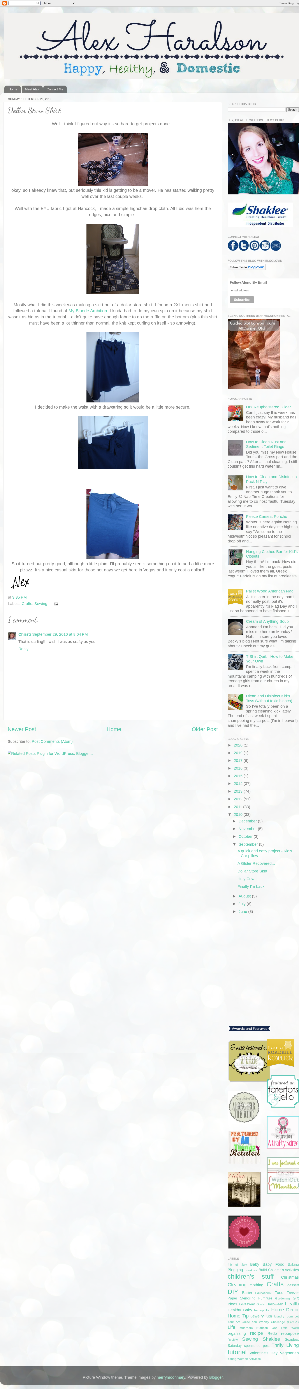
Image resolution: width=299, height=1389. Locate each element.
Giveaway (247, 1304)
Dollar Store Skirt (252, 871)
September (249, 844)
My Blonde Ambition (88, 310)
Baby (254, 1264)
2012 (239, 799)
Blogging (235, 1270)
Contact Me (55, 89)
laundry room (283, 1316)
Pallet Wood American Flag (270, 591)
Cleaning (237, 1284)
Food (278, 1292)
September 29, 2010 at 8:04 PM (60, 634)
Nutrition (262, 1328)
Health (292, 1303)
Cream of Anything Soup (267, 621)
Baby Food (273, 1264)
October (246, 836)
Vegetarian (289, 1353)
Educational (263, 1293)
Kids (269, 1316)
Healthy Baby (240, 1310)
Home (13, 89)
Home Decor (285, 1309)
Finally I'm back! (251, 886)
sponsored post (256, 1346)
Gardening (282, 1298)
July (243, 904)
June (243, 911)
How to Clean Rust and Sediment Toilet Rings (266, 444)
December (248, 821)
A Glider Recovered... (256, 863)
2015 (239, 776)
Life (231, 1327)
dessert (293, 1285)
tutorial (237, 1352)
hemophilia (261, 1310)
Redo (272, 1333)
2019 (239, 753)
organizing (237, 1333)
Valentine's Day (264, 1353)
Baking (293, 1264)
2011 (238, 807)
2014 (239, 783)
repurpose (290, 1333)
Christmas (290, 1277)
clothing (256, 1285)
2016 (239, 768)
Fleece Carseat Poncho (266, 516)
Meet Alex (32, 89)
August (245, 896)
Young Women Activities (244, 1358)
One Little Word (285, 1328)
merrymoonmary (171, 1377)
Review (233, 1339)
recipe (256, 1333)
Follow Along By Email (248, 282)
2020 (239, 745)
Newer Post (22, 729)
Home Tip (238, 1316)
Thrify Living (285, 1345)
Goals (261, 1304)
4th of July (237, 1264)
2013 (239, 791)
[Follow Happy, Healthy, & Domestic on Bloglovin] (247, 269)
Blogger (216, 1377)
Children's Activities (283, 1270)
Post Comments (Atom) (52, 741)
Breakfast (251, 1270)
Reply (23, 649)
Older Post (205, 729)
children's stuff (251, 1276)
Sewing (40, 603)
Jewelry (257, 1316)
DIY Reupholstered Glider (268, 407)
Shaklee (271, 1339)
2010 (239, 814)
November (248, 829)
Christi (24, 634)
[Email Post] (55, 603)
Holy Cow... (247, 879)
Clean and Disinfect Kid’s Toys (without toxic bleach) (269, 698)
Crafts (27, 603)
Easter (247, 1293)
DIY (233, 1291)
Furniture (265, 1298)
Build (263, 1270)
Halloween (274, 1304)
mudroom (246, 1328)
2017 (239, 760)
